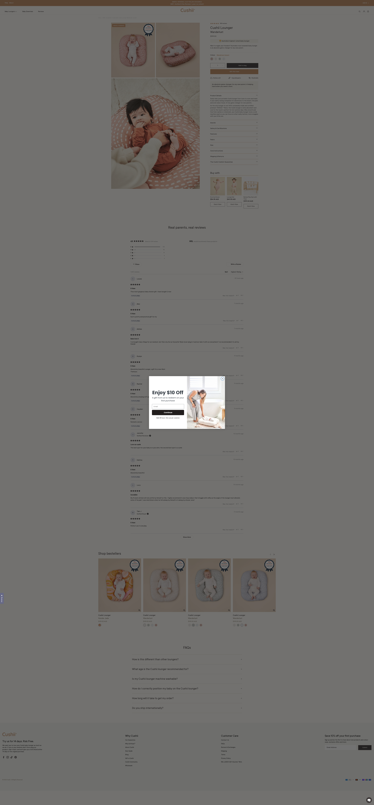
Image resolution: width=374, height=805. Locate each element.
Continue (168, 412)
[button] (369, 800)
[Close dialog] (222, 378)
